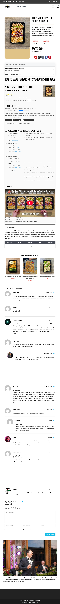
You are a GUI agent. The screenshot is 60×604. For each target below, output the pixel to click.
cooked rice (18, 145)
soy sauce (16, 147)
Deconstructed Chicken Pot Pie (47, 277)
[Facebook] (46, 57)
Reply (54, 292)
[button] (53, 6)
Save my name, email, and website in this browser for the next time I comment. (24, 529)
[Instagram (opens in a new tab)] (52, 2)
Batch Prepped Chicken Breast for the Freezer (30, 277)
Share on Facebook (28, 120)
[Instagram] (39, 57)
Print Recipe (9, 120)
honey (16, 170)
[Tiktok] (42, 57)
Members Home (30, 600)
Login (25, 600)
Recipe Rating (7, 508)
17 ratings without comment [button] (28, 501)
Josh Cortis (18, 354)
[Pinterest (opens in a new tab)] (50, 2)
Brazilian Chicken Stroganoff (13, 277)
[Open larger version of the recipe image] (49, 91)
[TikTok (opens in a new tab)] (56, 2)
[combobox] (33, 7)
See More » (13, 278)
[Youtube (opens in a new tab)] (54, 2)
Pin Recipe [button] (18, 120)
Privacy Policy (37, 600)
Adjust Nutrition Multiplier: (12, 110)
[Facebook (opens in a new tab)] (47, 2)
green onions (15, 140)
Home (21, 600)
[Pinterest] (49, 57)
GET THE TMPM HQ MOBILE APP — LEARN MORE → (14, 1)
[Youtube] (35, 57)
